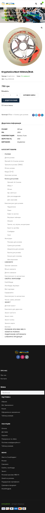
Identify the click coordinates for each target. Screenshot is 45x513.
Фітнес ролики (10, 168)
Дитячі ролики (10, 158)
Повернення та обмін (9, 439)
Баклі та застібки (13, 228)
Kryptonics (11, 76)
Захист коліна (9, 320)
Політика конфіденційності (11, 442)
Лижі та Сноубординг (9, 457)
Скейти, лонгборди (13, 279)
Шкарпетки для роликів (15, 249)
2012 (18, 132)
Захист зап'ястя (10, 313)
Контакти (4, 379)
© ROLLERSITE (6, 504)
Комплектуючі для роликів (14, 203)
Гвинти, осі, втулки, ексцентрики (18, 224)
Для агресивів (12, 200)
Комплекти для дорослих (13, 309)
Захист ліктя (9, 316)
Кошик (4, 409)
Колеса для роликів (11, 15)
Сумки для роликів (13, 245)
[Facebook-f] (18, 357)
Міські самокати (10, 269)
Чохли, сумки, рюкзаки (12, 300)
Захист (8, 302)
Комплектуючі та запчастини (15, 276)
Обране (4, 402)
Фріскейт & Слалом (14, 182)
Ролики (25, 12)
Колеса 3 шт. (22, 136)
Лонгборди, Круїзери (12, 286)
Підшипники (11, 207)
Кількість (5, 91)
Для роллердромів (13, 196)
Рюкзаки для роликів (14, 242)
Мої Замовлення (7, 405)
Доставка (5, 432)
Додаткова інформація (11, 123)
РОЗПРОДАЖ (6, 489)
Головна (6, 12)
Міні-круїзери (9, 289)
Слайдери (11, 231)
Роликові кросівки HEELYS (15, 329)
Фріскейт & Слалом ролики (14, 161)
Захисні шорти (10, 323)
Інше (9, 235)
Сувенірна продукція (13, 337)
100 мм (19, 129)
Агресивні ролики (11, 175)
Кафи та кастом (13, 214)
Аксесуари (8, 238)
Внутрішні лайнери (14, 217)
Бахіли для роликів (14, 252)
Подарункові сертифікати (15, 334)
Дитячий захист (10, 306)
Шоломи (8, 327)
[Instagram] (22, 357)
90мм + (10, 186)
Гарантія (5, 435)
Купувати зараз (29, 95)
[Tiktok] (27, 357)
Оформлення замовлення (11, 412)
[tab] (11, 123)
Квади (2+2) (9, 172)
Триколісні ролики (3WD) (14, 165)
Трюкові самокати (11, 266)
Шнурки (10, 221)
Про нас (3, 375)
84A (18, 139)
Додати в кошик (11, 100)
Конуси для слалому (14, 256)
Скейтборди (9, 282)
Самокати (9, 262)
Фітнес (9, 189)
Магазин (16, 12)
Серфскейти (9, 293)
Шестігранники (12, 260)
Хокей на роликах (12, 332)
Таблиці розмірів (7, 416)
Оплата (4, 428)
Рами (9, 210)
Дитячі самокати (10, 273)
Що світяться (11, 193)
